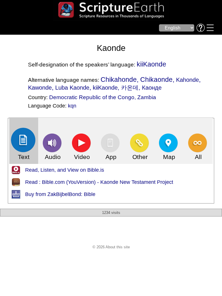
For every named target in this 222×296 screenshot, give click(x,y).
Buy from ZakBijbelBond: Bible (60, 194)
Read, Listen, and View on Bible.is (64, 170)
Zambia (146, 97)
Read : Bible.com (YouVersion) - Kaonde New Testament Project (99, 182)
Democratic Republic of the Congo (91, 97)
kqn (72, 106)
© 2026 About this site (111, 247)
